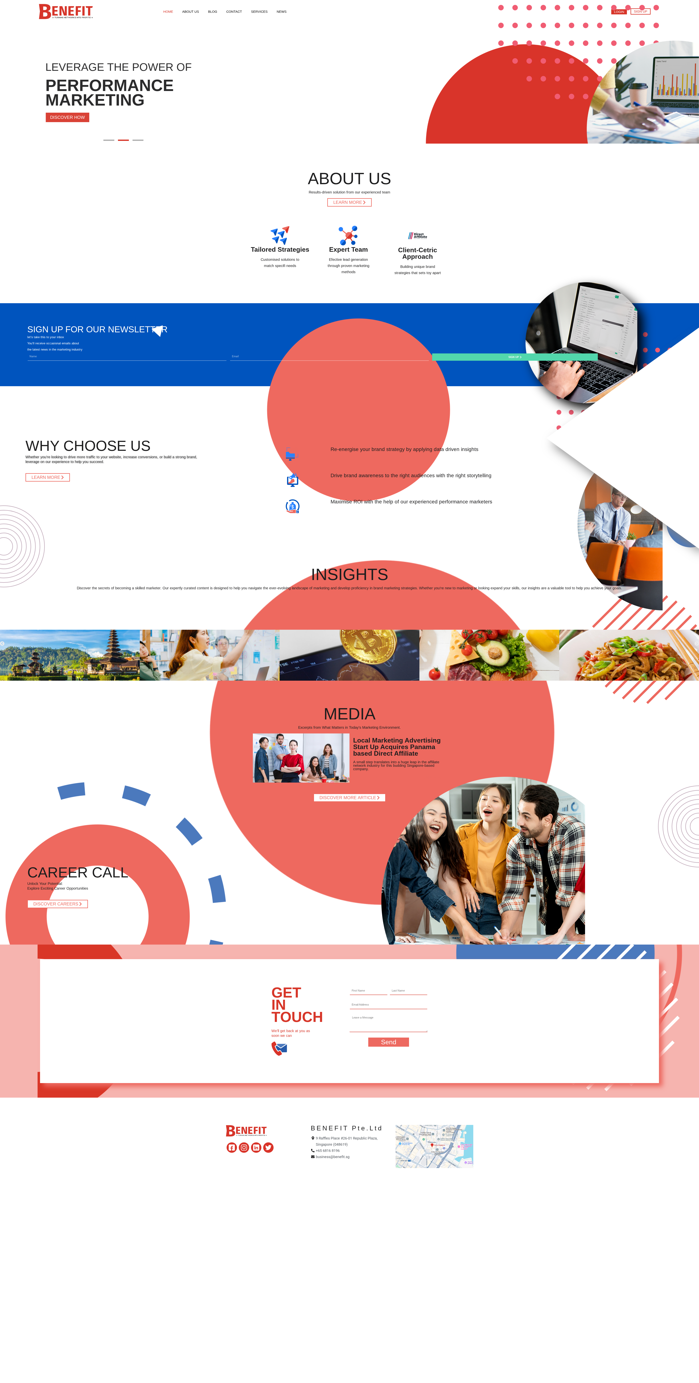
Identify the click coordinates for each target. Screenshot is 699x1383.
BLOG (212, 11)
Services (259, 11)
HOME (168, 11)
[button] (108, 140)
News (282, 11)
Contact (234, 11)
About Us (190, 11)
